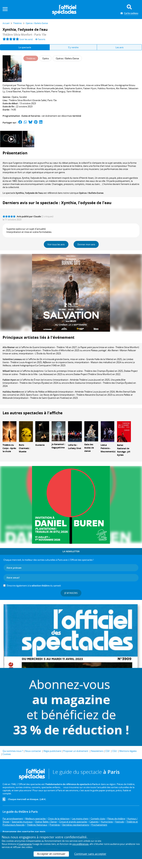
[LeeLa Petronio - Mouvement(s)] (107, 431)
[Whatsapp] (25, 122)
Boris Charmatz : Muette (24, 448)
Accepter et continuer (51, 854)
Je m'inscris (71, 593)
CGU (114, 751)
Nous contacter (33, 751)
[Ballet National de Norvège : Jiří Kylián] (124, 431)
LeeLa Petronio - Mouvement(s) (108, 448)
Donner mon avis (86, 244)
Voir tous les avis (56, 244)
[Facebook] (20, 122)
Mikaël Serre (9, 370)
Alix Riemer (9, 347)
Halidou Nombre (12, 391)
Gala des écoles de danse (89, 447)
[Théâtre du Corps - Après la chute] (9, 431)
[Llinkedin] (41, 122)
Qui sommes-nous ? (13, 751)
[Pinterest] (35, 122)
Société (23, 97)
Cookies (7, 754)
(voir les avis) (26, 39)
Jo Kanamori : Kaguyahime (58, 446)
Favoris (41, 39)
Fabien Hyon (9, 379)
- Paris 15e (24, 34)
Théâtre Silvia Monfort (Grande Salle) (27, 100)
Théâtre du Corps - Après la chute (9, 448)
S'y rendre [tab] (73, 47)
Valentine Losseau (12, 359)
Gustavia (40, 444)
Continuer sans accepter (90, 854)
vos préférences (80, 844)
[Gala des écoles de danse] (91, 431)
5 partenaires (25, 844)
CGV (107, 751)
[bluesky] (30, 122)
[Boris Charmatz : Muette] (26, 431)
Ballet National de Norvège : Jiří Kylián (123, 450)
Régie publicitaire (52, 751)
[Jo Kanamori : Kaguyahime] (58, 431)
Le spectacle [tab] (25, 47)
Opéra (15, 97)
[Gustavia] (42, 431)
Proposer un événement (75, 751)
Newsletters (97, 751)
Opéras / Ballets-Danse (91, 192)
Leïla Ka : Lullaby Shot (74, 446)
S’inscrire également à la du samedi (34, 585)
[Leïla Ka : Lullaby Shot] (75, 431)
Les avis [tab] (119, 47)
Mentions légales (128, 751)
